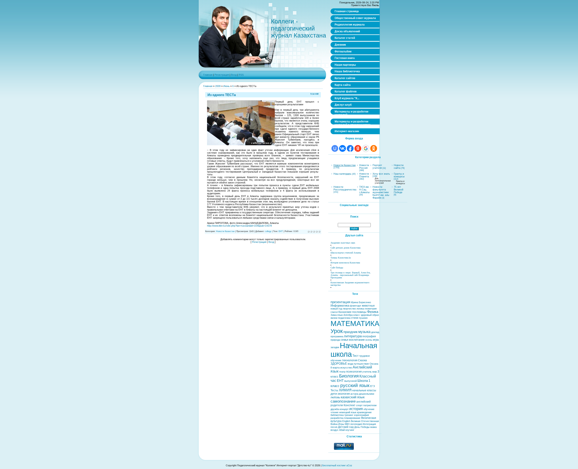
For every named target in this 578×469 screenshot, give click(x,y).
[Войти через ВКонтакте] (342, 148)
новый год (336, 308)
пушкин (363, 318)
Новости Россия (364, 166)
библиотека (337, 415)
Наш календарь (342, 173)
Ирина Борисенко (361, 302)
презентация (340, 302)
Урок (337, 331)
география (369, 336)
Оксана (374, 363)
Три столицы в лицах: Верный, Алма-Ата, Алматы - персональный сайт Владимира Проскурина (351, 275)
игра (376, 339)
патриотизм (370, 405)
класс (356, 315)
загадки (335, 347)
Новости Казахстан (225, 231)
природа (335, 339)
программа (337, 336)
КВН (347, 424)
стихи (354, 317)
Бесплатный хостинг (334, 465)
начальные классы (364, 390)
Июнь (226, 86)
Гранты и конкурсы (399, 175)
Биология (349, 375)
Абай (342, 430)
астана (354, 393)
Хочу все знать (381, 173)
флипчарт (355, 305)
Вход (234, 74)
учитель (367, 371)
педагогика (344, 318)
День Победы (362, 427)
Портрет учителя (377, 166)
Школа (362, 380)
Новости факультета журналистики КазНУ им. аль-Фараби (381, 192)
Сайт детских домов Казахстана (345, 247)
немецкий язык (347, 412)
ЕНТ (281, 231)
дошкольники (366, 393)
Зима (334, 315)
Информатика (340, 305)
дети (334, 393)
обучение (369, 409)
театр (342, 371)
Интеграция (369, 424)
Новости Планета (364, 175)
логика (360, 308)
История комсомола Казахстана (345, 262)
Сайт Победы (337, 267)
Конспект (349, 405)
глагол (334, 312)
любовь (335, 397)
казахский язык (353, 397)
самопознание (343, 401)
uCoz (349, 465)
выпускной (350, 381)
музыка (364, 332)
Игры (341, 424)
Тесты (334, 390)
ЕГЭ (372, 386)
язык (340, 315)
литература (353, 336)
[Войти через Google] (365, 148)
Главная (207, 74)
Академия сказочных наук (343, 243)
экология (344, 393)
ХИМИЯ (345, 390)
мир (374, 371)
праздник (350, 332)
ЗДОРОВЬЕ (339, 363)
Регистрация (221, 74)
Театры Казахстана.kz (341, 257)
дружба (335, 409)
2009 (218, 86)
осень (368, 339)
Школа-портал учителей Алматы (346, 252)
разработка (337, 418)
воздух (334, 430)
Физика (372, 312)
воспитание (357, 339)
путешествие (361, 363)
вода (350, 363)
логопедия (356, 424)
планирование (352, 418)
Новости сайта (398, 166)
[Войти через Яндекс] (357, 148)
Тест (355, 355)
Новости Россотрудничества (344, 188)
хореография (361, 415)
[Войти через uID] (334, 148)
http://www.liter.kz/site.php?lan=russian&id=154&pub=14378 (239, 225)
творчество (349, 308)
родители (337, 405)
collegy (268, 231)
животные (368, 305)
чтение (334, 412)
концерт (344, 409)
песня (334, 427)
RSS (241, 74)
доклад (375, 332)
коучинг (349, 430)
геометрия (371, 308)
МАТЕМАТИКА (355, 323)
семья (344, 339)
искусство (346, 367)
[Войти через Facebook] (350, 148)
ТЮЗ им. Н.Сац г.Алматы (364, 189)
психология (354, 371)
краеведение (364, 412)
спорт (359, 405)
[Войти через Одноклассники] (373, 148)
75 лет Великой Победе (398, 189)
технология (349, 360)
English (346, 421)
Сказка (362, 360)
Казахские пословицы (352, 312)
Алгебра (348, 315)
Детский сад (346, 427)
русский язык (354, 385)
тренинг (348, 415)
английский (363, 401)
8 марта (335, 367)
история (356, 409)
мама (373, 427)
